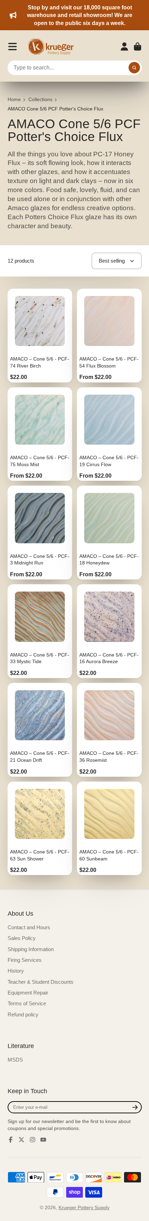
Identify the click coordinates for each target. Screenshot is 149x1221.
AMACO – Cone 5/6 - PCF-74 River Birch (40, 335)
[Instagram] (32, 1140)
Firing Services (25, 960)
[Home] (53, 47)
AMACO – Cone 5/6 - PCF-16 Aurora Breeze (109, 631)
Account (124, 46)
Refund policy (23, 1014)
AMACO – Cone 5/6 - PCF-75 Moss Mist (40, 434)
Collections (40, 99)
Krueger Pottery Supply (84, 1207)
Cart (137, 46)
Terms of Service (27, 1003)
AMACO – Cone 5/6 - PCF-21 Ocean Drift (40, 730)
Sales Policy (22, 938)
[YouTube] (43, 1140)
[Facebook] (11, 1140)
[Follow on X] (21, 1140)
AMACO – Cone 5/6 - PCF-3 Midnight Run (40, 532)
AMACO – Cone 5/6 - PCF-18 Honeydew (109, 532)
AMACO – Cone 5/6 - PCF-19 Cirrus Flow (109, 434)
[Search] (134, 68)
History (16, 971)
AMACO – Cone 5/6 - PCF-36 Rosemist (109, 730)
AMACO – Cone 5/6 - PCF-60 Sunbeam (109, 828)
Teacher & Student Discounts (40, 982)
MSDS (15, 1060)
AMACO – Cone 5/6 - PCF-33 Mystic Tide (40, 631)
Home (14, 99)
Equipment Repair (28, 993)
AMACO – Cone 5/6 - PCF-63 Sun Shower (40, 828)
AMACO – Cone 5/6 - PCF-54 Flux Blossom (109, 335)
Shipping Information (31, 949)
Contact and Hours (29, 927)
